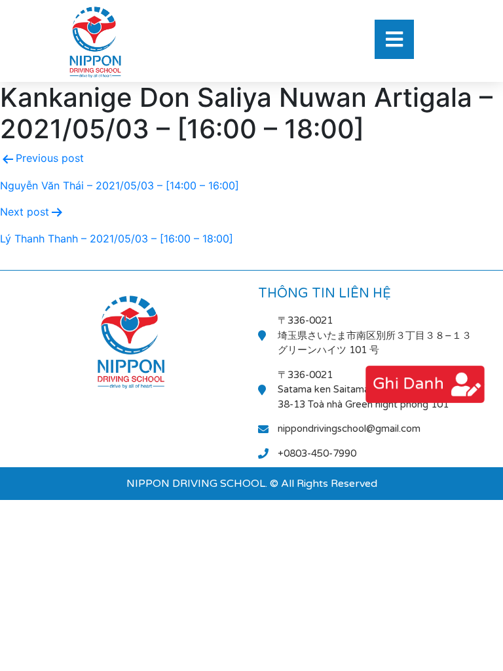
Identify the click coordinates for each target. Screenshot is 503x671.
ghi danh (407, 384)
